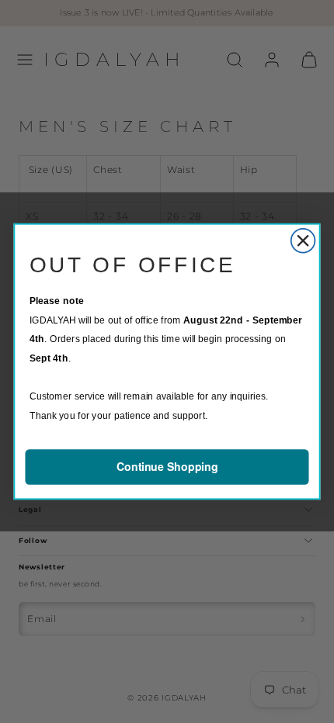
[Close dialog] (303, 241)
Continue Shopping (167, 467)
